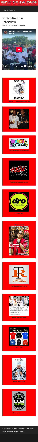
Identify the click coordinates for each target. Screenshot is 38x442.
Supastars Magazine (19, 25)
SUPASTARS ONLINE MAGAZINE (24, 428)
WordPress (13, 431)
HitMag (22, 431)
